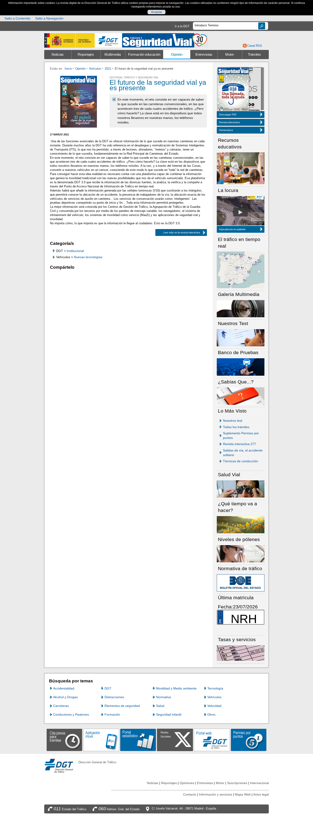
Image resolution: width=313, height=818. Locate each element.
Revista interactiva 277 (239, 444)
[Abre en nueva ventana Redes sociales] (175, 740)
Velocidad (214, 706)
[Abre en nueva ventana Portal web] (212, 740)
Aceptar (156, 12)
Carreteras (61, 706)
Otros (211, 714)
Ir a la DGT (182, 26)
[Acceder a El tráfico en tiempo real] (240, 269)
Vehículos (214, 697)
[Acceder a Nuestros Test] (240, 337)
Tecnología (215, 688)
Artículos (95, 68)
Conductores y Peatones (71, 714)
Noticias (58, 54)
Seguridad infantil (168, 714)
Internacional (259, 783)
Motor (229, 54)
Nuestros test (232, 420)
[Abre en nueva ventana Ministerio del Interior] (69, 40)
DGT (107, 688)
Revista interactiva (229, 122)
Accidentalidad (63, 688)
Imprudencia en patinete (232, 229)
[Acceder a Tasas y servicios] (240, 653)
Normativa (163, 697)
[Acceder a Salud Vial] (240, 489)
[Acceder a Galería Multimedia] (240, 308)
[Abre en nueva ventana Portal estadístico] (138, 740)
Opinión (176, 54)
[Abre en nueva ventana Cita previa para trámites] (64, 740)
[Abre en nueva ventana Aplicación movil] (101, 740)
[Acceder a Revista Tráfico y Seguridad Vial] (165, 40)
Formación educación (144, 54)
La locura (240, 212)
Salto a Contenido (17, 18)
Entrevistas (203, 54)
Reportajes (86, 54)
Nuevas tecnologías (88, 257)
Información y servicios (215, 794)
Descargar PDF (228, 114)
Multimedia (112, 54)
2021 (108, 68)
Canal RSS (254, 45)
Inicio (68, 68)
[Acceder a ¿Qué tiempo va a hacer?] (240, 524)
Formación (112, 714)
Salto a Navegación (49, 18)
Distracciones (114, 697)
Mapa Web (243, 794)
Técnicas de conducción (240, 461)
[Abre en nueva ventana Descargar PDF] (233, 90)
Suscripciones (237, 783)
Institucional (75, 251)
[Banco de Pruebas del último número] (240, 367)
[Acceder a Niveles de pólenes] (240, 553)
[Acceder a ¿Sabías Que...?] (240, 396)
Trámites (254, 54)
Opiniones (187, 783)
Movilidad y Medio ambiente (176, 688)
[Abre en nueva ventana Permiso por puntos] (249, 740)
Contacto (189, 794)
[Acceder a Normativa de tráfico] (240, 583)
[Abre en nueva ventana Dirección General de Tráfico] (108, 40)
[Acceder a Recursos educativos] (240, 168)
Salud (160, 706)
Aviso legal (261, 794)
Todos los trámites (236, 427)
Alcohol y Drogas (65, 697)
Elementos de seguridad (122, 706)
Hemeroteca (226, 130)
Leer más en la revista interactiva (181, 232)
